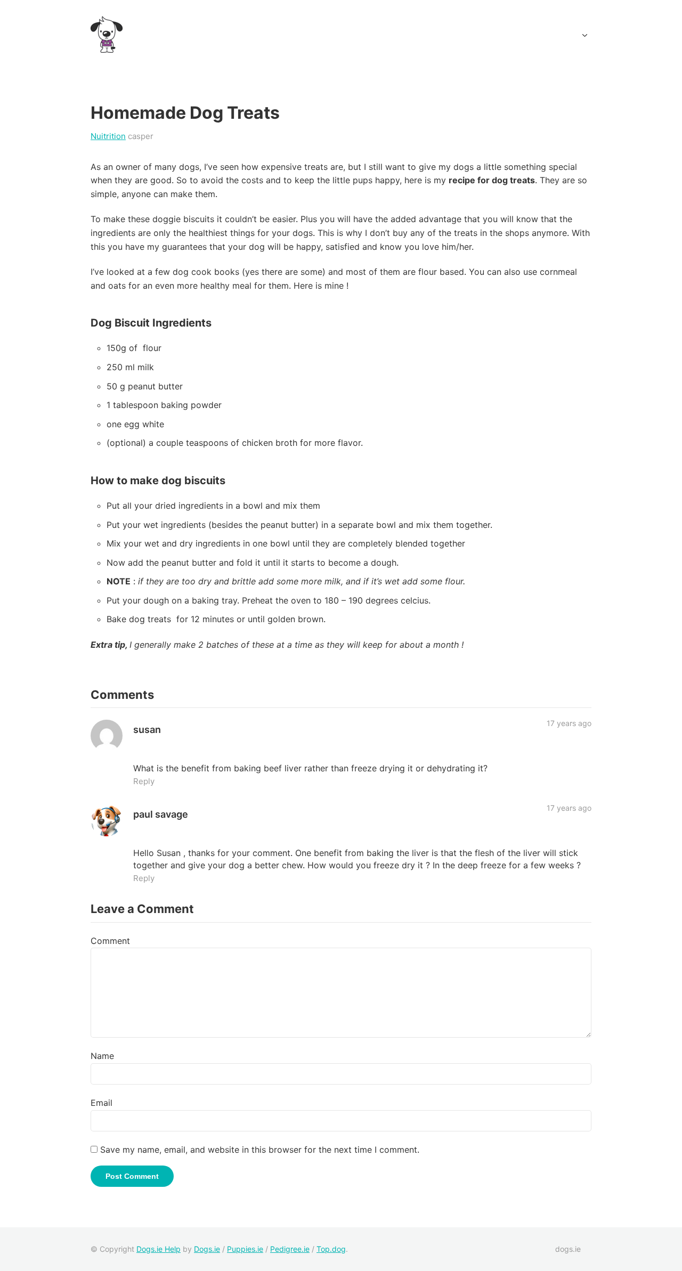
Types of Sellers (548, 35)
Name (102, 1055)
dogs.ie (568, 1248)
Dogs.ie (330, 35)
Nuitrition (108, 136)
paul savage (160, 814)
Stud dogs (448, 35)
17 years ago (569, 723)
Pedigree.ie (290, 1248)
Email (101, 1102)
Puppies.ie (245, 1248)
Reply (144, 781)
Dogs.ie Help (158, 1248)
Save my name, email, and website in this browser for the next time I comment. (259, 1149)
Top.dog (331, 1248)
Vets (492, 35)
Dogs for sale (387, 35)
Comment (110, 940)
